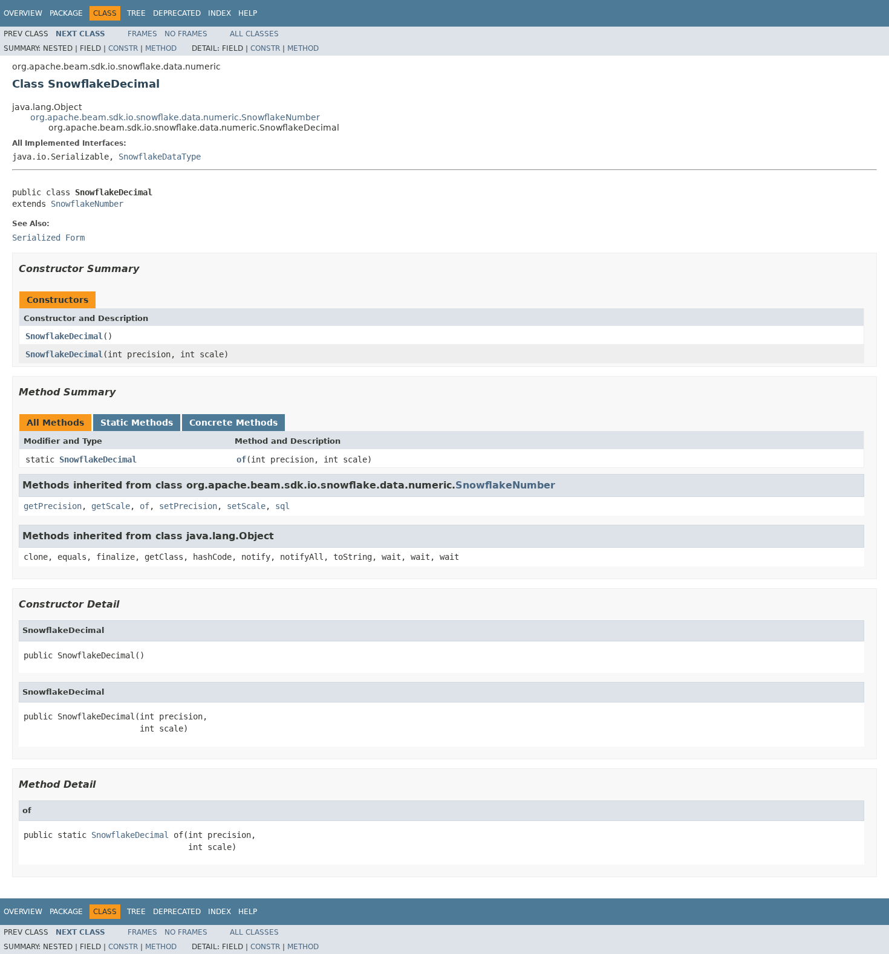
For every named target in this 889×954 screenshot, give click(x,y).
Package (66, 13)
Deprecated (177, 13)
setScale (246, 506)
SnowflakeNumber (87, 204)
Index (219, 13)
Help (247, 13)
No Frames (185, 34)
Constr (123, 48)
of (241, 459)
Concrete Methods (233, 422)
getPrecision (53, 506)
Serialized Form (48, 237)
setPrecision (188, 506)
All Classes (254, 34)
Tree (136, 13)
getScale (110, 506)
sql (282, 506)
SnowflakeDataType (160, 156)
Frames (142, 34)
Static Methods (136, 422)
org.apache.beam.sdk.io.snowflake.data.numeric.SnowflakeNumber (175, 117)
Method (161, 48)
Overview (23, 13)
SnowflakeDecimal (64, 336)
